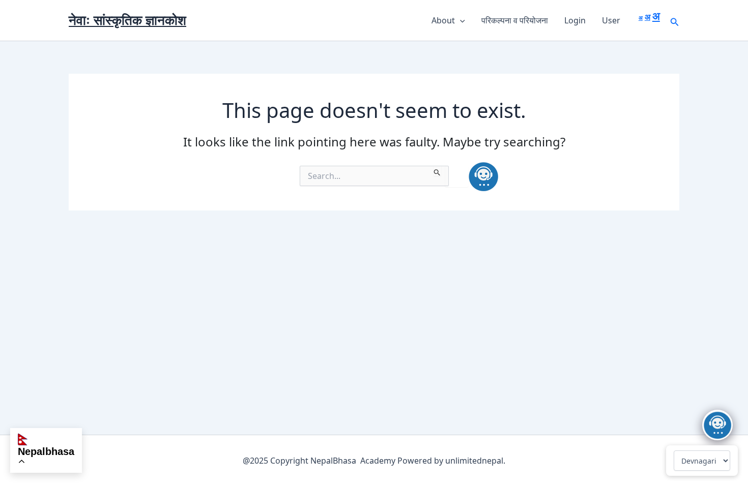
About (443, 20)
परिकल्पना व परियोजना (514, 20)
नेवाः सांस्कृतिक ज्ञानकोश (127, 20)
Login (575, 20)
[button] (460, 20)
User (611, 20)
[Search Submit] (437, 171)
